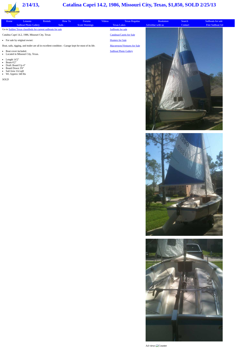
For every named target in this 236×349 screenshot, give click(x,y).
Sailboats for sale (118, 29)
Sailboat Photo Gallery (121, 51)
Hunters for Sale (118, 40)
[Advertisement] (73, 104)
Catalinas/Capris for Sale (122, 34)
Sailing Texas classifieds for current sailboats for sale (35, 29)
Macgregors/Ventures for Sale (125, 45)
